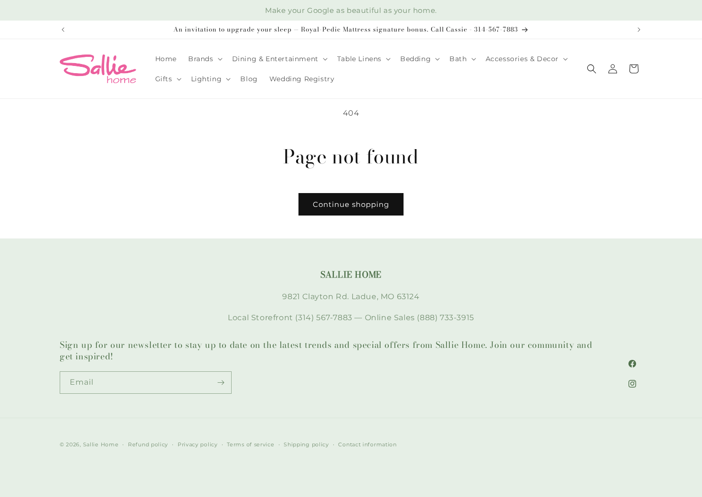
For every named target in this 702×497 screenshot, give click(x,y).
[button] (204, 59)
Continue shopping (351, 204)
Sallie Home (101, 444)
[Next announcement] (638, 30)
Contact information (367, 444)
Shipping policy (306, 444)
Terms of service (250, 444)
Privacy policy (198, 444)
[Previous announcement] (63, 30)
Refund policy (148, 444)
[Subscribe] (220, 382)
